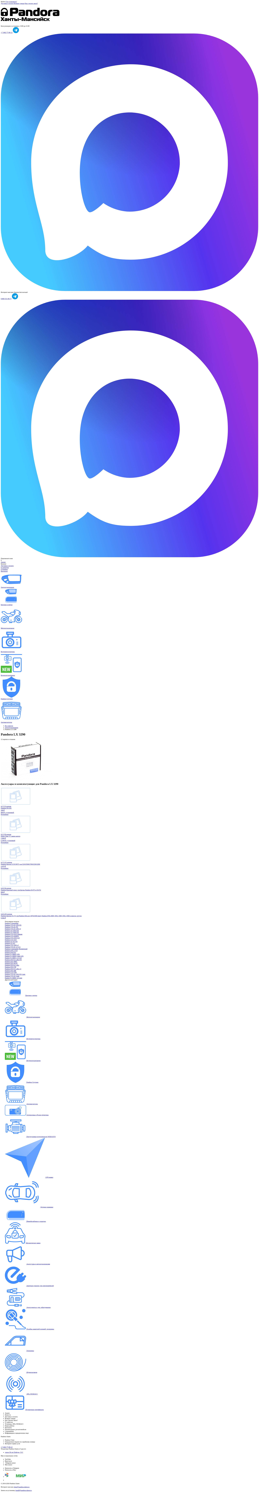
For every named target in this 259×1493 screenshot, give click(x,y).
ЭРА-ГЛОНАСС (32, 1394)
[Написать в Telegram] (16, 32)
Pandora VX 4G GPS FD (13, 925)
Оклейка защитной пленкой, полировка (40, 1329)
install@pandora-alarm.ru (23, 1490)
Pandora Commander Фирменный (16, 949)
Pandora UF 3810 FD (12, 931)
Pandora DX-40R (10, 971)
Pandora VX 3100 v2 (12, 945)
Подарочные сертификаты (34, 1410)
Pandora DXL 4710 (11, 951)
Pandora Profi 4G (10, 952)
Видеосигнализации (33, 1060)
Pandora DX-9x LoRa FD (13, 960)
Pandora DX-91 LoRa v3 (13, 969)
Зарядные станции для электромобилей (40, 1286)
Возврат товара (19, 3)
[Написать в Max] (129, 290)
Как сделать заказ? (31, 3)
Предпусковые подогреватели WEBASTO (41, 1137)
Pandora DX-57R (10, 967)
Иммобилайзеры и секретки (36, 1221)
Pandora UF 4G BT (11, 941)
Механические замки (32, 1243)
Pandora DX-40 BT (11, 963)
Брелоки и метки (31, 995)
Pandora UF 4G (10, 943)
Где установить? (11, 2)
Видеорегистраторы (33, 1039)
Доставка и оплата (7, 3)
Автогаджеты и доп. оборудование (38, 1307)
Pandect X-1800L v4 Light (13, 978)
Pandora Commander (11, 923)
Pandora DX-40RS (11, 962)
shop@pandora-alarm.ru (21, 1487)
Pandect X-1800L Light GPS (14, 956)
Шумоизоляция (31, 1372)
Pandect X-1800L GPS (12, 954)
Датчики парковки (46, 1207)
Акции (3, 562)
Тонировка (30, 1351)
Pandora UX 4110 (10, 940)
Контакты (4, 571)
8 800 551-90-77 (6, 299)
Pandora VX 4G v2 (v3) (12, 947)
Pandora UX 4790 (11, 972)
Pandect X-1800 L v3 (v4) (13, 958)
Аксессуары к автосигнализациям (38, 1264)
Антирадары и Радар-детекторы (37, 1115)
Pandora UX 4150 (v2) (12, 938)
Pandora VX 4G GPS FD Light (15, 974)
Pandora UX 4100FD (12, 936)
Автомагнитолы (32, 1104)
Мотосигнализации (33, 1017)
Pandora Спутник (32, 1082)
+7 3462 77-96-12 (6, 32)
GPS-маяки (49, 1177)
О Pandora (4, 569)
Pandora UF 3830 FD (12, 932)
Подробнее (4, 814)
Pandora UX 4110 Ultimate (13, 934)
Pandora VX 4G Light (12, 976)
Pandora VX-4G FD (11, 927)
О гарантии (5, 567)
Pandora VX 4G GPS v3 (13, 929)
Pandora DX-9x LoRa (12, 965)
